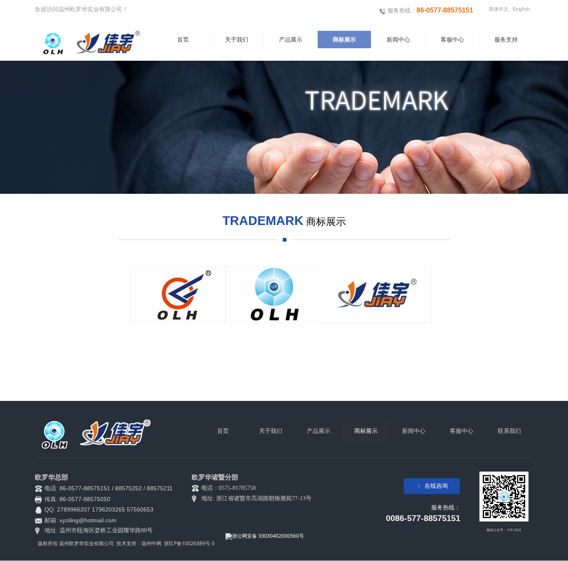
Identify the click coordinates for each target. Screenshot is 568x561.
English (521, 9)
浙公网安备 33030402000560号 (268, 535)
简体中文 (499, 9)
